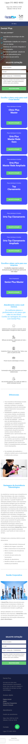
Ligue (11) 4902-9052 (9, 731)
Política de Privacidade (14, 740)
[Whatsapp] (17, 726)
